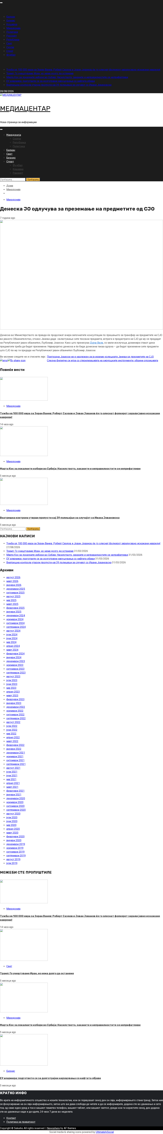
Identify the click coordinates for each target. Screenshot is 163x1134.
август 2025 (13, 596)
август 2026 (13, 577)
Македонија (13, 28)
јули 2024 (11, 634)
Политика (12, 32)
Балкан (10, 16)
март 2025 (12, 604)
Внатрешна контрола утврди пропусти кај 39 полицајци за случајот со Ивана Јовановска (58, 84)
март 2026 (12, 581)
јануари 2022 (13, 748)
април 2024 (13, 646)
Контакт (11, 1118)
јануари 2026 (13, 585)
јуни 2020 (11, 821)
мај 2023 (11, 687)
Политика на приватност (20, 1121)
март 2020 (12, 832)
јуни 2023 (11, 684)
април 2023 (13, 691)
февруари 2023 (15, 699)
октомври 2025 (15, 592)
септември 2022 (16, 718)
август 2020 (13, 813)
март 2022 (12, 741)
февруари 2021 (15, 790)
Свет (9, 43)
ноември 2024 (14, 619)
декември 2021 (15, 752)
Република (12, 39)
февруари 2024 (15, 653)
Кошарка (11, 24)
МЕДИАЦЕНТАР (25, 109)
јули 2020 (11, 817)
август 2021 (13, 767)
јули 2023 (11, 680)
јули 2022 (11, 726)
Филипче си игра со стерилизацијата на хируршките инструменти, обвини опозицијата (102, 360)
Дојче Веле (96, 342)
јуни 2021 (11, 775)
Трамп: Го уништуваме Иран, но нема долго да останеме (40, 73)
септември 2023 (16, 672)
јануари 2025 (13, 611)
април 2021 (13, 783)
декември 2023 (15, 661)
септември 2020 (16, 809)
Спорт (9, 51)
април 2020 (13, 828)
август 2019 (13, 859)
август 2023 (13, 676)
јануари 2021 (13, 794)
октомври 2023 (15, 668)
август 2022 (13, 722)
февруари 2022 (15, 745)
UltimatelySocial (105, 1132)
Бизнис (10, 20)
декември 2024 (15, 615)
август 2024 (13, 630)
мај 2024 (11, 642)
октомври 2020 (15, 806)
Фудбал (10, 54)
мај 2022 (11, 733)
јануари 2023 (13, 703)
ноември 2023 (14, 665)
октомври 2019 (15, 851)
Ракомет (11, 35)
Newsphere (53, 1128)
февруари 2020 (15, 836)
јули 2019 (11, 863)
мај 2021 (11, 779)
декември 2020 (15, 798)
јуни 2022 (11, 729)
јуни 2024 (11, 638)
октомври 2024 (15, 623)
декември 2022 (15, 706)
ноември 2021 (14, 756)
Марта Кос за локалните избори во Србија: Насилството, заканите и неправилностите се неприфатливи (67, 77)
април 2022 (13, 737)
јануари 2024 (13, 657)
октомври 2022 (15, 714)
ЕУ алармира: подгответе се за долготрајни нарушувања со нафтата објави (50, 81)
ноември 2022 (14, 710)
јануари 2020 (13, 840)
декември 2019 (15, 844)
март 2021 (12, 786)
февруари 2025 (15, 607)
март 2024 (12, 649)
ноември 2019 (14, 847)
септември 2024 (16, 626)
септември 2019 (16, 855)
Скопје (10, 47)
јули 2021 (11, 771)
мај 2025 (11, 600)
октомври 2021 (15, 760)
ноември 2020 (14, 802)
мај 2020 (11, 825)
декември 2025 (15, 588)
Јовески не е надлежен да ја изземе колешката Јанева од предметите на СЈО (100, 356)
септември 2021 (16, 764)
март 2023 (12, 695)
